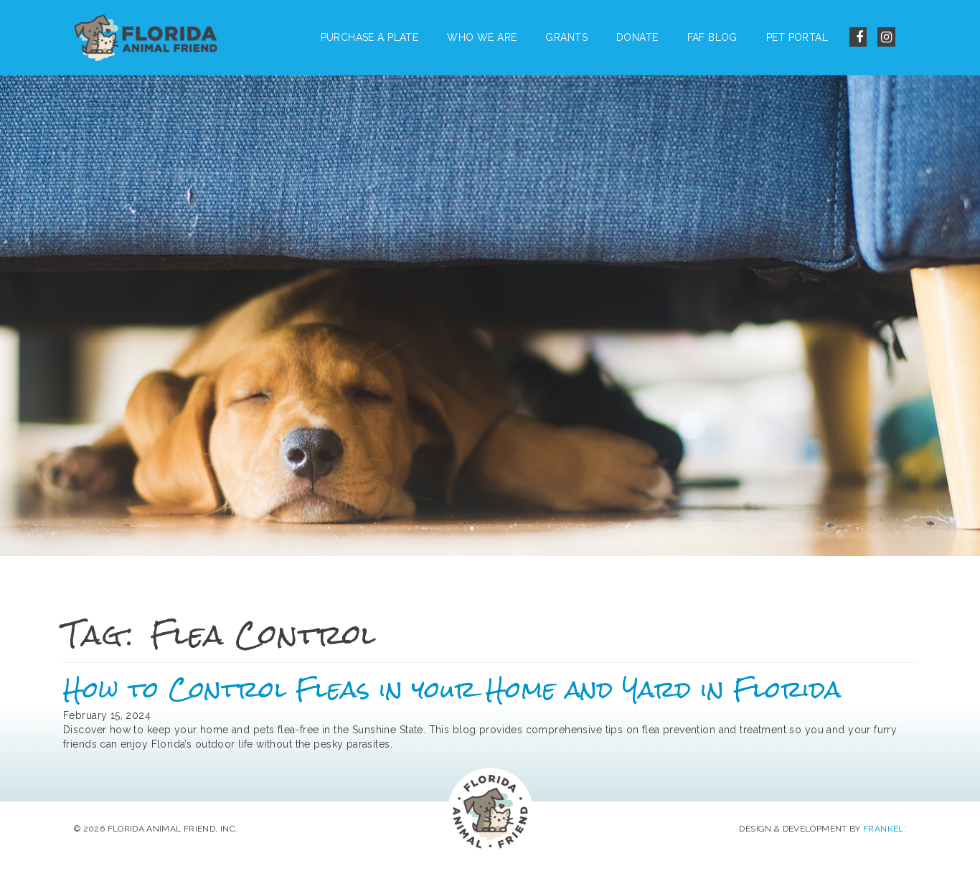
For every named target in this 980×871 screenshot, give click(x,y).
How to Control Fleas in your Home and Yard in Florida (452, 689)
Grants (566, 37)
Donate (637, 37)
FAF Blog (712, 37)
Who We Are (482, 37)
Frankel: (884, 829)
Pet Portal (797, 37)
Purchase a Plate (370, 37)
